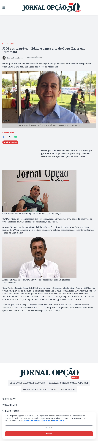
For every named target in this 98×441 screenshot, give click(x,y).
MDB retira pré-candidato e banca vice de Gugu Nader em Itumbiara (43, 50)
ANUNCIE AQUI (68, 389)
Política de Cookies (32, 420)
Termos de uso (10, 411)
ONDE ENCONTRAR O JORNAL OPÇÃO (27, 383)
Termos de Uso (58, 420)
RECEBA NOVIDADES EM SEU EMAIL (40, 389)
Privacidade (9, 405)
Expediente (9, 399)
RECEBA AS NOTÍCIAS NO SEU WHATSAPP (68, 383)
